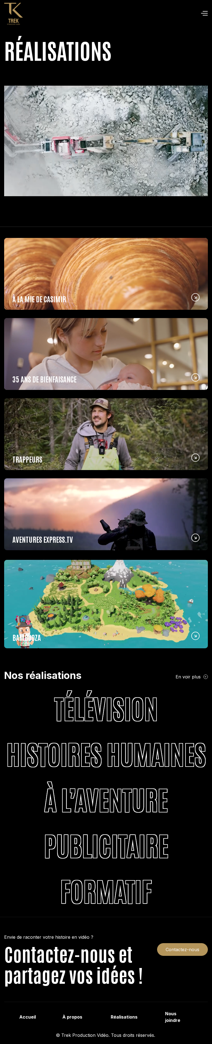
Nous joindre (172, 1017)
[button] (115, 14)
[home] (13, 14)
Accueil (27, 1017)
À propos (72, 1017)
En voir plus (188, 677)
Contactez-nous (182, 949)
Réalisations (124, 1017)
